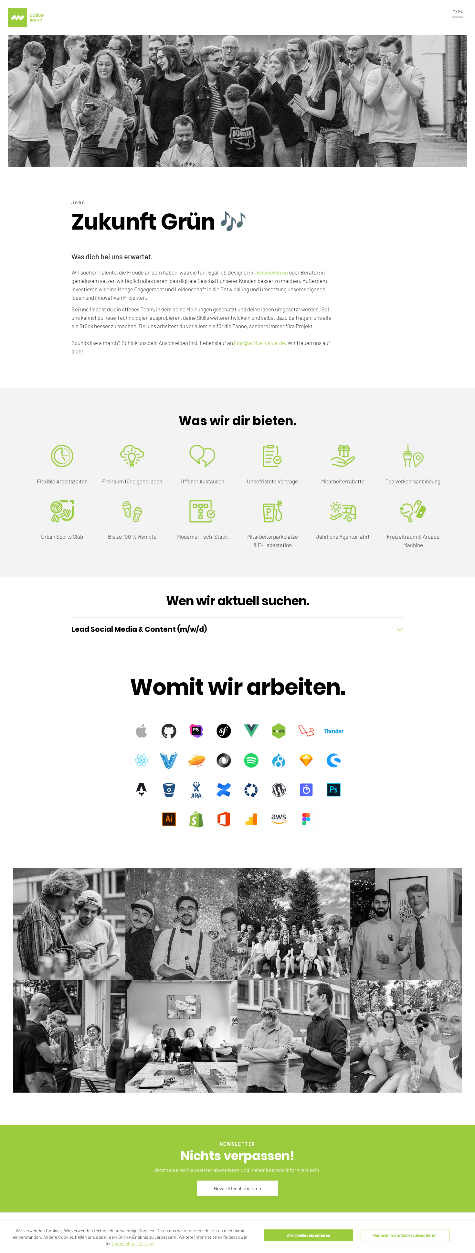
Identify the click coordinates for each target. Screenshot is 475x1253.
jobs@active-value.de (259, 343)
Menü (457, 11)
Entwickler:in (272, 272)
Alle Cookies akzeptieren (308, 1235)
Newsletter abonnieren (237, 1188)
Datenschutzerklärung (133, 1243)
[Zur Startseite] (26, 17)
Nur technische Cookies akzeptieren (405, 1235)
